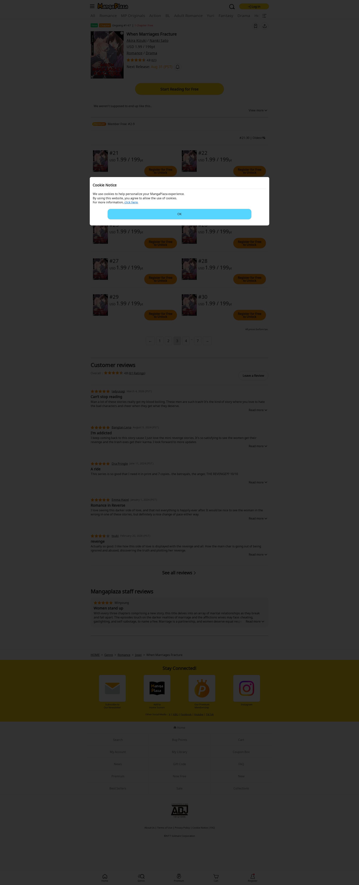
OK (179, 214)
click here (131, 202)
